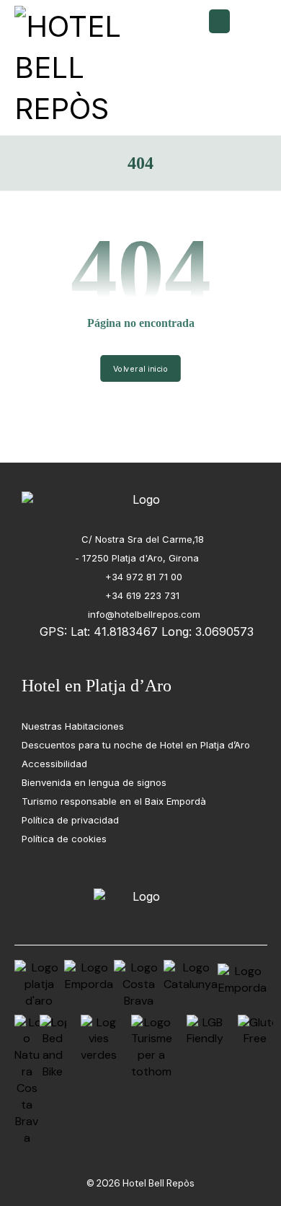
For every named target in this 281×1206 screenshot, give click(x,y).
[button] (251, 25)
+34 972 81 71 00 (142, 576)
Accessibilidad (54, 763)
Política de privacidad (70, 820)
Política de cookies (64, 838)
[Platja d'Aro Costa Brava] (77, 67)
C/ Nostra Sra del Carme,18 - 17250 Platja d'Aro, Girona (139, 548)
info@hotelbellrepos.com (142, 614)
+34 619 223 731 (142, 595)
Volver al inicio (140, 369)
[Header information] (219, 20)
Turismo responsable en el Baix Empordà (114, 801)
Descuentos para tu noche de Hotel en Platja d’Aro (136, 745)
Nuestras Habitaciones (73, 726)
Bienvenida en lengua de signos (94, 782)
